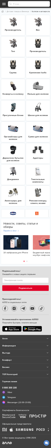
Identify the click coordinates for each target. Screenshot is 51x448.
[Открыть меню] (4, 4)
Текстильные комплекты (38, 180)
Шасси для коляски (38, 115)
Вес (38, 30)
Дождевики (13, 179)
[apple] (11, 429)
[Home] (2, 11)
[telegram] (23, 308)
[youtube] (32, 308)
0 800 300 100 (9, 388)
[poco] (40, 429)
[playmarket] (32, 329)
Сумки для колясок (38, 136)
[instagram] (14, 308)
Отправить (10, 4)
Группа (12, 72)
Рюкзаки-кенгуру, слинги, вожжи (38, 202)
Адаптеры (38, 158)
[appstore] (12, 329)
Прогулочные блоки (13, 115)
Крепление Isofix (37, 72)
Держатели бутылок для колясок (13, 159)
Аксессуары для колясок (13, 202)
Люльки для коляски (38, 94)
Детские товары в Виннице (18, 11)
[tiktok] (41, 308)
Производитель (13, 30)
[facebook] (5, 308)
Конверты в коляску (13, 94)
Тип (13, 51)
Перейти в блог (10, 231)
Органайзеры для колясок (13, 137)
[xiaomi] (4, 429)
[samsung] (24, 429)
